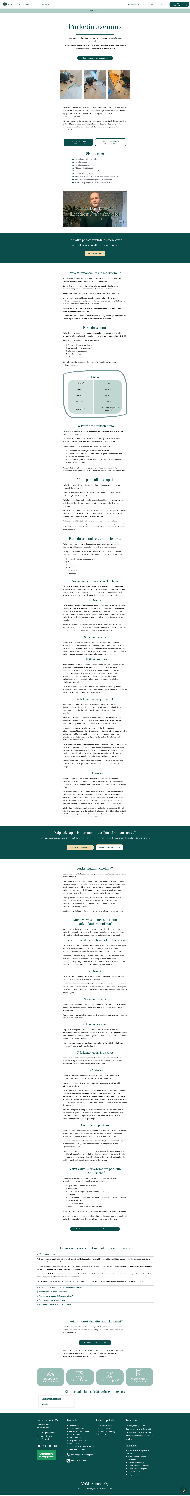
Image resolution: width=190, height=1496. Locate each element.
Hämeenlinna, (140, 1435)
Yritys (162, 4)
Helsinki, (129, 1425)
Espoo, (136, 1425)
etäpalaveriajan (55, 1281)
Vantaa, (142, 1425)
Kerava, (139, 1429)
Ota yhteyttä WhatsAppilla (82, 1454)
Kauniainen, (131, 1429)
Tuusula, (129, 1432)
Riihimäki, (130, 1435)
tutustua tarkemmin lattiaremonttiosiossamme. (98, 547)
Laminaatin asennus (51, 1399)
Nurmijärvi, (138, 1432)
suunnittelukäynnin (71, 1281)
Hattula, (150, 1435)
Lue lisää (45, 1404)
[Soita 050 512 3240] (68, 1461)
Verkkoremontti (14, 4)
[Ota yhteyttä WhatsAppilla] (68, 1455)
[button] (95, 209)
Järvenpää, (147, 1429)
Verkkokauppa (29, 4)
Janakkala (129, 1439)
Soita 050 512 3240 (79, 1460)
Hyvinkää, (147, 1432)
